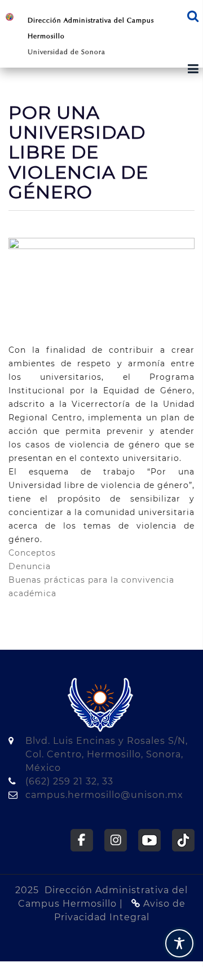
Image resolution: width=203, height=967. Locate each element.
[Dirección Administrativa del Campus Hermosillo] (10, 16)
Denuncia (29, 566)
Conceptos (32, 553)
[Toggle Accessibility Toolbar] (179, 943)
